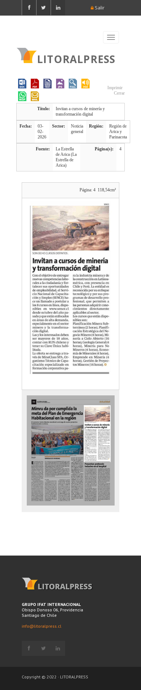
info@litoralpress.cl (41, 626)
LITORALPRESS (76, 58)
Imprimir (114, 87)
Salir (99, 7)
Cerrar (119, 93)
